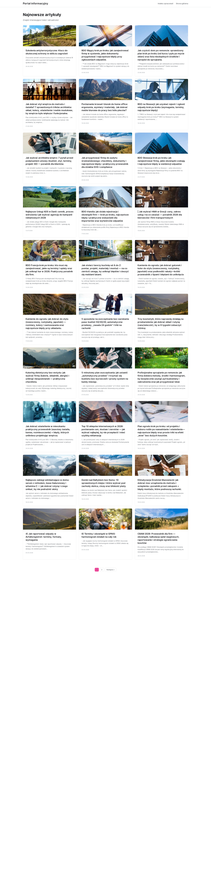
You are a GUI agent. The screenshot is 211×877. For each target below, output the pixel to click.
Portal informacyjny (35, 3)
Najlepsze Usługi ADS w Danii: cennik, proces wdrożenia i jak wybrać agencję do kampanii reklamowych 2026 (49, 214)
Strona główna (182, 3)
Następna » (110, 570)
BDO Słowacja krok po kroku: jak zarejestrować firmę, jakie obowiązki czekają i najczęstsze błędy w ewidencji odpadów (161, 161)
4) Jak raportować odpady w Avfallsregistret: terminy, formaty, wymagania (44, 536)
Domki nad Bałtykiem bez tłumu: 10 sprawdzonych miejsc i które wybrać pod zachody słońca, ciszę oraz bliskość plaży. (104, 483)
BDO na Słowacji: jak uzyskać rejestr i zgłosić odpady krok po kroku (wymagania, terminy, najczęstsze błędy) (161, 107)
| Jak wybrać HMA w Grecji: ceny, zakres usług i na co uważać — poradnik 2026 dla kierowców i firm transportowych (160, 214)
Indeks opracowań (165, 3)
